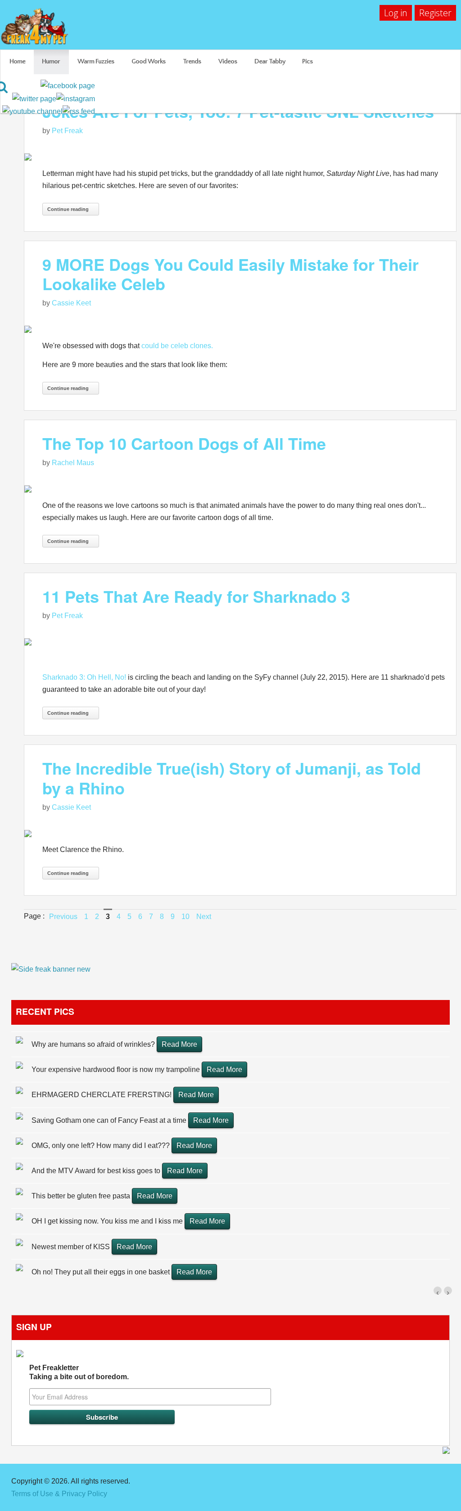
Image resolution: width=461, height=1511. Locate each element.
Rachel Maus (73, 462)
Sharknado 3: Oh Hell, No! (84, 677)
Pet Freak (67, 131)
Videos (227, 61)
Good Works (148, 61)
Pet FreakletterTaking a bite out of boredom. (79, 1372)
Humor (51, 61)
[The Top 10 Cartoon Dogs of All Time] (240, 489)
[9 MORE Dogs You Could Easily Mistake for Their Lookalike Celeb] (240, 329)
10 (185, 916)
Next (203, 916)
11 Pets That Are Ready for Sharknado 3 (196, 596)
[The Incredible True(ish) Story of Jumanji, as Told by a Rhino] (240, 833)
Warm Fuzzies (95, 61)
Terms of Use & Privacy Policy (59, 1494)
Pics (307, 61)
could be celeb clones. (177, 346)
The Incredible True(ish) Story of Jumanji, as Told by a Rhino (231, 777)
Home (17, 61)
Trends (192, 61)
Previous (63, 916)
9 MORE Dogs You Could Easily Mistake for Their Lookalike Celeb (230, 273)
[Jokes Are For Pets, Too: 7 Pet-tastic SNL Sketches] (240, 156)
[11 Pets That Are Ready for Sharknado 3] (240, 642)
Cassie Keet (71, 303)
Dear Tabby (269, 61)
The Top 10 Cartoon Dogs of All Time (184, 443)
